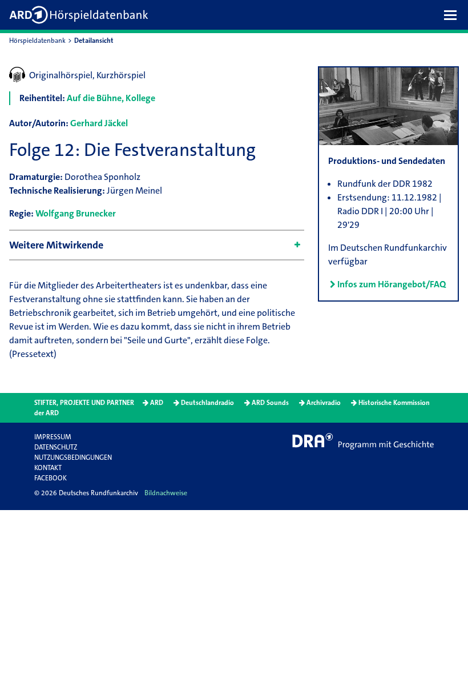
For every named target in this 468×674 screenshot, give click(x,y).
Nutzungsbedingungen (73, 457)
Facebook (50, 478)
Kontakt (48, 467)
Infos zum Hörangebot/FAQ (391, 284)
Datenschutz (55, 447)
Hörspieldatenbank (37, 40)
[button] (453, 15)
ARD (156, 402)
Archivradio (323, 402)
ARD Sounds (270, 402)
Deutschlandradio (207, 402)
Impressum (52, 437)
